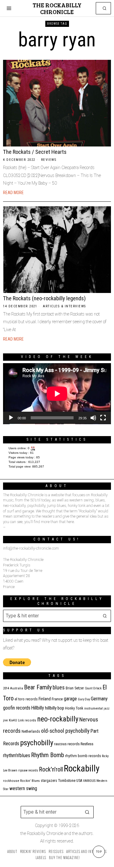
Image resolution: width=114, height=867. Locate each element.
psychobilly (36, 742)
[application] (57, 393)
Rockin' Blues (30, 781)
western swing (23, 788)
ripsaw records (28, 770)
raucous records (67, 744)
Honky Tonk (74, 708)
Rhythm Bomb (47, 755)
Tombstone (66, 780)
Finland (45, 698)
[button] (105, 8)
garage (70, 699)
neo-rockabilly (57, 719)
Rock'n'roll (51, 769)
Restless (87, 744)
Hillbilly (37, 708)
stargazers (49, 780)
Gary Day (84, 699)
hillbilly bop (54, 708)
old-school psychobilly (65, 731)
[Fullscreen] (103, 418)
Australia (16, 688)
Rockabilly (81, 768)
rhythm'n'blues (16, 755)
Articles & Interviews (64, 306)
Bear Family (38, 687)
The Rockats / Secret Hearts (35, 152)
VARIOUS (89, 781)
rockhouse (11, 781)
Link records (27, 720)
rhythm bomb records (83, 755)
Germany (99, 699)
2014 (6, 688)
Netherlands (31, 731)
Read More (13, 192)
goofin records (16, 708)
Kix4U (13, 720)
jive (5, 720)
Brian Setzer (75, 688)
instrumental (93, 708)
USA (79, 780)
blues (59, 687)
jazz (106, 708)
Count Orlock (93, 688)
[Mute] (93, 418)
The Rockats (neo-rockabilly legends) (44, 298)
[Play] (11, 418)
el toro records (26, 699)
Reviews (49, 160)
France (57, 698)
